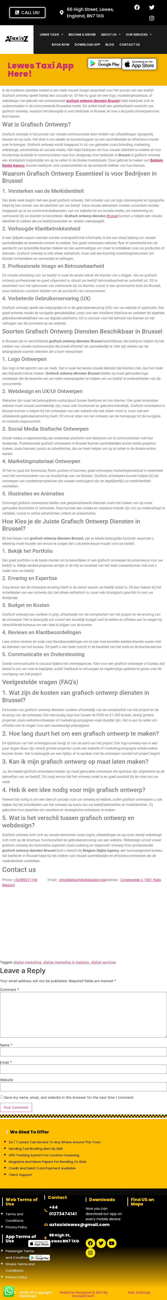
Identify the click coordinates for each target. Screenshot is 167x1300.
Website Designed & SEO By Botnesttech (83, 1294)
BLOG (109, 44)
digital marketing (27, 962)
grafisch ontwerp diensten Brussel (93, 101)
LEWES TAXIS (49, 34)
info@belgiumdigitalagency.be (82, 880)
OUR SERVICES (137, 34)
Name (6, 1045)
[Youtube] (112, 1243)
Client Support (20, 1174)
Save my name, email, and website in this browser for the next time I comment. (69, 1097)
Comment (9, 989)
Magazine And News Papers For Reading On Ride (47, 1161)
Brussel (112, 216)
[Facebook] (137, 7)
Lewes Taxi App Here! (41, 70)
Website (6, 1080)
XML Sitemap (139, 1292)
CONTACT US (129, 44)
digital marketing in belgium (66, 962)
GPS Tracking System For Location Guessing (44, 1155)
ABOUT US (109, 34)
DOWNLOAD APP (87, 44)
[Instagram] (151, 18)
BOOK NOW (60, 44)
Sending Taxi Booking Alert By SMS (36, 1148)
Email (6, 1062)
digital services (103, 962)
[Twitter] (151, 7)
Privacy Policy (16, 1227)
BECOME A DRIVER (82, 34)
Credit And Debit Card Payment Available (42, 1168)
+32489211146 (25, 880)
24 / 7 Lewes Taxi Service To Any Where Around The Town (55, 1142)
